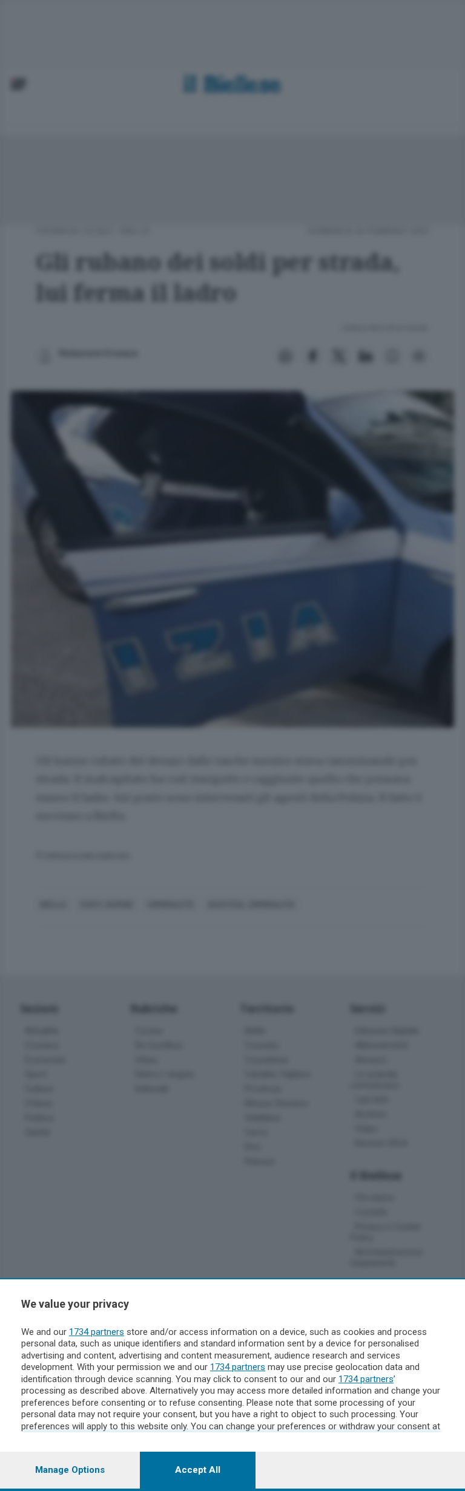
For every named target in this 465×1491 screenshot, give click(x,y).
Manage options (70, 1469)
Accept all (197, 1469)
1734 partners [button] (96, 1331)
